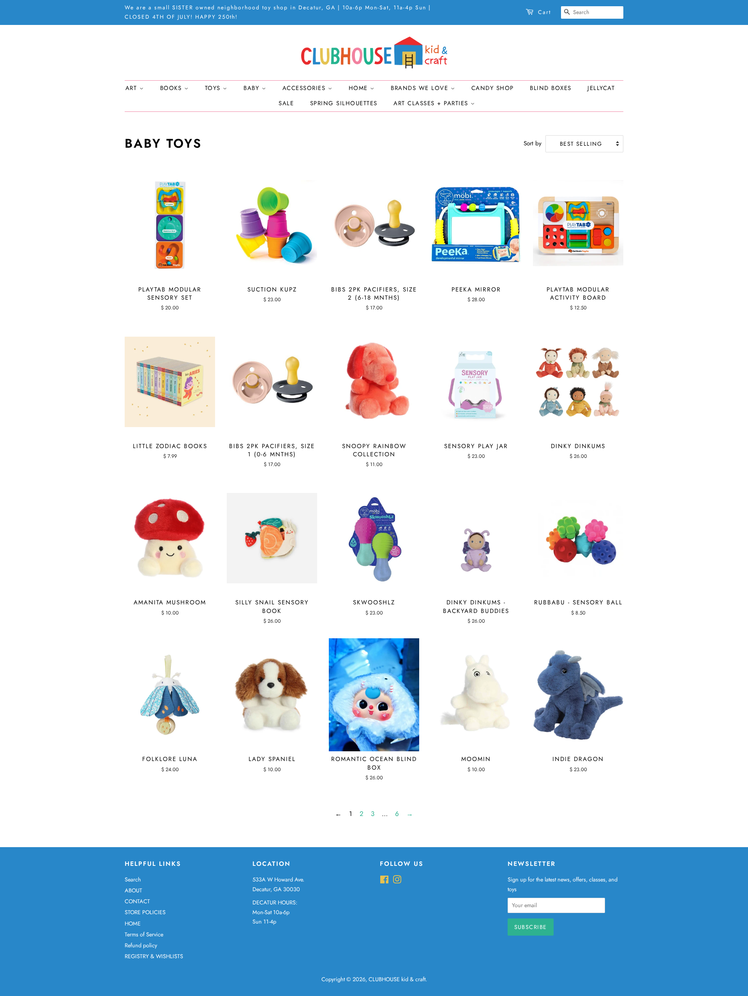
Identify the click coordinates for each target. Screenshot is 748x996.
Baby (252, 88)
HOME (133, 923)
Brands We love (421, 88)
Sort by (533, 143)
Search (133, 879)
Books (172, 88)
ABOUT (133, 890)
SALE (286, 103)
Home (359, 88)
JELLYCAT (601, 88)
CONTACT (137, 901)
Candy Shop (492, 88)
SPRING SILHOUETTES (344, 103)
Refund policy (141, 945)
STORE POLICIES (145, 912)
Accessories (305, 88)
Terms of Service (144, 934)
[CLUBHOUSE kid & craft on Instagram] (397, 881)
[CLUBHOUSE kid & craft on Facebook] (384, 881)
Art (132, 88)
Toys (214, 88)
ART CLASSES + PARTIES (432, 103)
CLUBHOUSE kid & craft (397, 979)
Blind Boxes (551, 88)
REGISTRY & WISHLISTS (154, 956)
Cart (544, 12)
